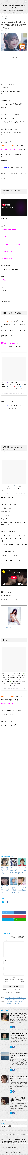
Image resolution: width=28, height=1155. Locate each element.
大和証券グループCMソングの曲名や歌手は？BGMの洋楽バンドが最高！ (18, 1055)
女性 (6, 906)
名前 (5, 960)
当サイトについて (7, 1134)
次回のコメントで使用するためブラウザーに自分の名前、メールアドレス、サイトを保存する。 (14, 981)
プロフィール (16, 1134)
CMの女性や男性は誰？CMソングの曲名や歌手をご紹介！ (14, 1147)
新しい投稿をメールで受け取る (12, 992)
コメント (6, 940)
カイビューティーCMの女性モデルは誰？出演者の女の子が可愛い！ (22, 871)
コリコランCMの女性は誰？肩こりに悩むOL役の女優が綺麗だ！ (22, 889)
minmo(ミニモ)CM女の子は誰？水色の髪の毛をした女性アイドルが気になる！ (13, 890)
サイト (5, 971)
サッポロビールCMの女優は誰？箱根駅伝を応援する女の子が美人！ (18, 1100)
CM (3, 906)
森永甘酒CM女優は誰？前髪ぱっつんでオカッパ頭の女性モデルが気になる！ (5, 871)
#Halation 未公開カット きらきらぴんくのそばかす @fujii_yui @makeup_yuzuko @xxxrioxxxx (13, 488)
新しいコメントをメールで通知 (12, 989)
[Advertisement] (14, 68)
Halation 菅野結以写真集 (7, 627)
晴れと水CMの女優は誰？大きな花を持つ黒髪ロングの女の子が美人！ (5, 889)
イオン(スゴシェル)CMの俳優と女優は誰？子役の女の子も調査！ (13, 871)
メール (5, 966)
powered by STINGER (17, 1152)
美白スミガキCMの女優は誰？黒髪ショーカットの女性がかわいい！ (18, 1078)
